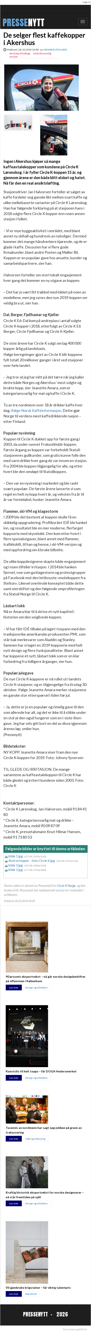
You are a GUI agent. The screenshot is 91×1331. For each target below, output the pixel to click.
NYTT (36, 22)
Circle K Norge (66, 885)
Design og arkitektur (36, 987)
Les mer (13, 987)
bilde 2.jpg (15, 870)
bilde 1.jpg (15, 856)
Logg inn (87, 2)
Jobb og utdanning (35, 1138)
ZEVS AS (83, 1329)
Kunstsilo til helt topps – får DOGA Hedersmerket (41, 1071)
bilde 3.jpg (15, 865)
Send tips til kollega (19, 53)
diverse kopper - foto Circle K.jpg (31, 860)
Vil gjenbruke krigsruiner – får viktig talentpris (38, 1287)
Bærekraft (31, 1293)
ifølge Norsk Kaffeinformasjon (36, 410)
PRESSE (15, 22)
